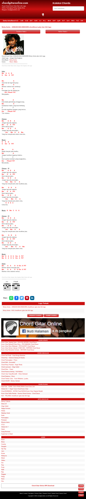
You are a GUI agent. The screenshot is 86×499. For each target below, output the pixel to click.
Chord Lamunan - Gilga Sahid (10, 367)
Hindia (3, 411)
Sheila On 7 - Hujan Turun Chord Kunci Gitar (14, 389)
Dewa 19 (4, 404)
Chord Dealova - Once (8, 376)
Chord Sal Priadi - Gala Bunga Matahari (13, 355)
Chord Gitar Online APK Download (43, 485)
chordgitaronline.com (15, 3)
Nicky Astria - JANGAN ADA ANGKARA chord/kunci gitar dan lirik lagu (24, 307)
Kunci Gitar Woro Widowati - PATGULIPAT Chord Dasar (18, 346)
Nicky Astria (13, 60)
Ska (2, 481)
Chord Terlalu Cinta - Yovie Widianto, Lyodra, (14, 378)
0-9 (82, 20)
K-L (44, 20)
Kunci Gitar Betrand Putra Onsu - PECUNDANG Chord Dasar (19, 344)
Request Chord (47, 493)
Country (3, 444)
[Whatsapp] (11, 298)
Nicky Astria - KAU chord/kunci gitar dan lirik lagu (18, 310)
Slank (3, 429)
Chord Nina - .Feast (7, 369)
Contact (25, 493)
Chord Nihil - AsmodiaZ (8, 362)
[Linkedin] (32, 298)
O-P (54, 20)
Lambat (81, 485)
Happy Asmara (5, 408)
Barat (3, 439)
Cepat (81, 492)
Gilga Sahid (4, 406)
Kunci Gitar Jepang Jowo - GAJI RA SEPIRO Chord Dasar (19, 342)
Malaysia (4, 455)
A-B (22, 20)
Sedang (81, 489)
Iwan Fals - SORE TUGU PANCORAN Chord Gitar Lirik (18, 386)
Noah (2, 415)
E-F (31, 20)
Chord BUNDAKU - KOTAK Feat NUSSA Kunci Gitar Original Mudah (22, 391)
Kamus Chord (62, 493)
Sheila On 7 (4, 427)
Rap (2, 472)
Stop (81, 495)
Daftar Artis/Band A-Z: (10, 20)
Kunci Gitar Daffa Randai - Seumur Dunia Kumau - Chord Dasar (20, 393)
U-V (68, 20)
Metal (3, 458)
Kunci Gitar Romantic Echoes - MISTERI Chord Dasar (17, 350)
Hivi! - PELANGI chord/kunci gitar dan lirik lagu (15, 396)
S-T (63, 20)
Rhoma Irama (5, 422)
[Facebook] (16, 298)
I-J (40, 20)
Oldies (16, 62)
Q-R (58, 20)
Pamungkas (4, 417)
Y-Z (77, 20)
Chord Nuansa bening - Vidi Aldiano (12, 371)
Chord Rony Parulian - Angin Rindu (11, 364)
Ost (2, 462)
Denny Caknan (5, 401)
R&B (2, 469)
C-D (26, 20)
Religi (3, 476)
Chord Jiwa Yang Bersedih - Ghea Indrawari (14, 374)
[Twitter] (22, 298)
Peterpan (4, 420)
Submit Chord (55, 493)
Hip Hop (3, 449)
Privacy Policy (38, 493)
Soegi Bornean (5, 431)
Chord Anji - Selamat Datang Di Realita (13, 358)
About (21, 493)
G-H (36, 20)
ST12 (3, 424)
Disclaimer (31, 493)
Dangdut (3, 446)
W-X (72, 20)
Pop (2, 465)
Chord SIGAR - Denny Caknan (10, 381)
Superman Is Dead (7, 434)
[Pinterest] (27, 298)
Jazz (2, 451)
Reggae (3, 474)
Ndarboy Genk (5, 413)
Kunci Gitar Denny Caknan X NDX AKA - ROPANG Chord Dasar (20, 348)
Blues (3, 442)
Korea (3, 453)
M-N (49, 20)
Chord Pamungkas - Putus (9, 360)
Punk (2, 467)
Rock (11, 62)
